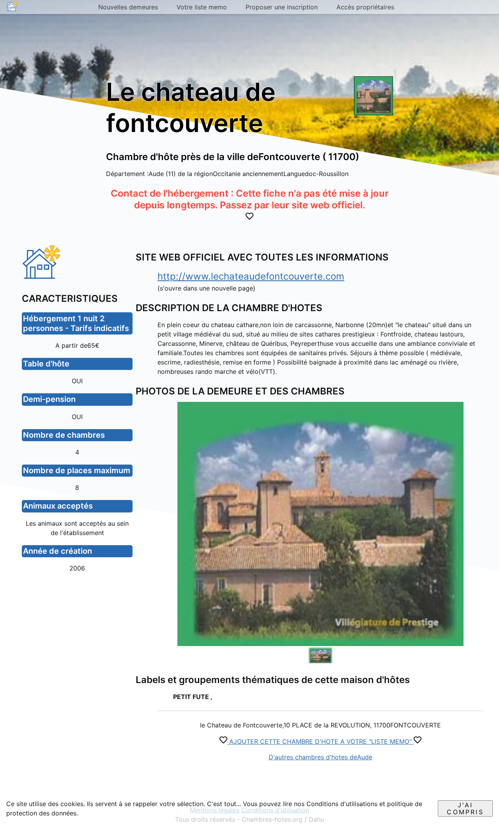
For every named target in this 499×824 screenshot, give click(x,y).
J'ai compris (465, 808)
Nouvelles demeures (128, 7)
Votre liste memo (202, 7)
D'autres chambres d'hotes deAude (320, 757)
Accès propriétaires (365, 7)
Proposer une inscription (282, 7)
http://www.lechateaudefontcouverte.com (250, 276)
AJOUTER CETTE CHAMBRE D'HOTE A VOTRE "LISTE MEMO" (320, 741)
